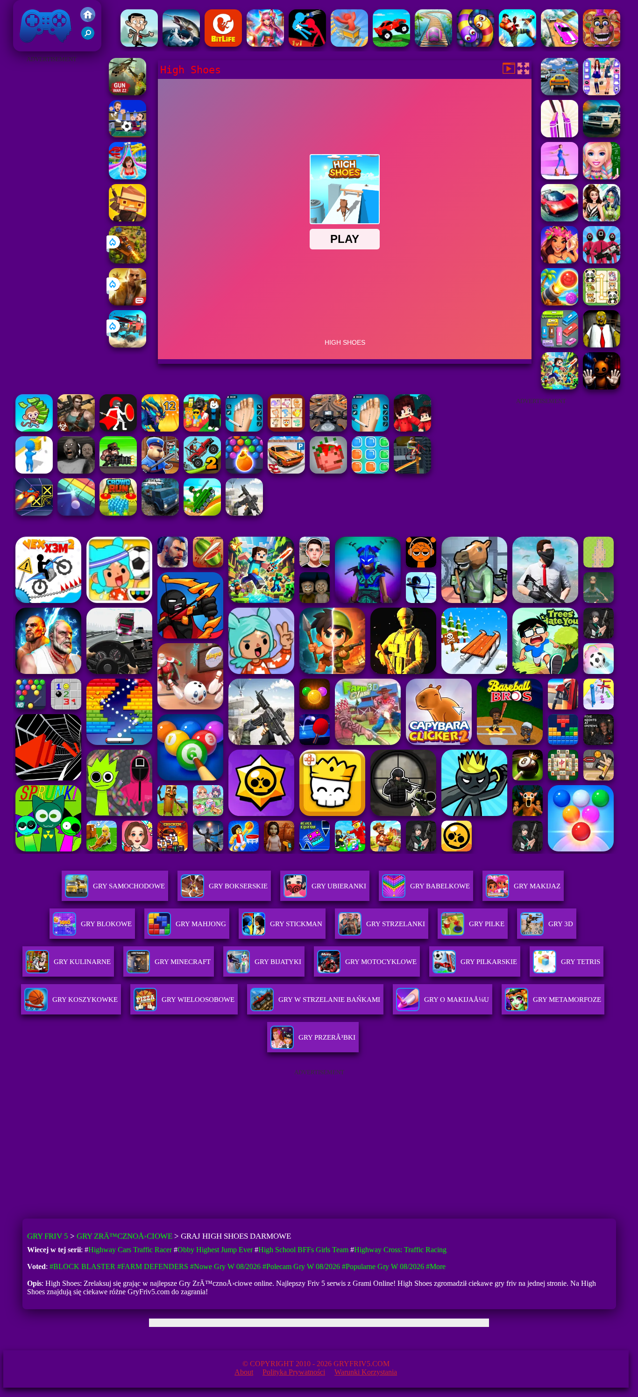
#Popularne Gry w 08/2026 (383, 1266)
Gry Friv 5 (33, 46)
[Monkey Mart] (34, 429)
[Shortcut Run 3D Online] (34, 471)
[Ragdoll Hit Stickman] (118, 429)
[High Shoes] (559, 135)
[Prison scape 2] (370, 429)
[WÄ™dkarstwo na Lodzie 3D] (181, 44)
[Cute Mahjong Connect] (601, 303)
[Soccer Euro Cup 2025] (127, 135)
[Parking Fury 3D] (286, 471)
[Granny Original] (76, 471)
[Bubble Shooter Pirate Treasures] (559, 303)
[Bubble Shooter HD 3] (244, 471)
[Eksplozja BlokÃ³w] (370, 471)
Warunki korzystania (365, 1372)
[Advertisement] (51, 205)
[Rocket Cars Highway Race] (559, 219)
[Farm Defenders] (127, 261)
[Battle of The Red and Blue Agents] (307, 44)
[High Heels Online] (559, 177)
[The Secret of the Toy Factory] (601, 387)
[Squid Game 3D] (601, 261)
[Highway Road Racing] (559, 93)
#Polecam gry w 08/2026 (301, 1266)
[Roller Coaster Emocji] (349, 44)
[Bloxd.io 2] (412, 429)
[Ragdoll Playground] (328, 471)
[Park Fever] (559, 345)
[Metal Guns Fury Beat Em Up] (118, 471)
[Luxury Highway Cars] (601, 135)
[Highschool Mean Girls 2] (601, 219)
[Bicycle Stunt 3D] (412, 471)
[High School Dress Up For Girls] (601, 177)
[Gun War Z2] (127, 93)
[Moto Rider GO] (328, 429)
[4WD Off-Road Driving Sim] (160, 513)
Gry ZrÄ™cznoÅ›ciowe (124, 1236)
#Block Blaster (82, 1266)
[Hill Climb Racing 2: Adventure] (202, 471)
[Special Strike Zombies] (76, 429)
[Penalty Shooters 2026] (244, 429)
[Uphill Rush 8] (127, 177)
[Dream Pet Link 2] (286, 429)
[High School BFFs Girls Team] (601, 93)
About (243, 1372)
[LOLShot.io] (127, 219)
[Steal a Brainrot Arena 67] (202, 429)
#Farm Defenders (152, 1266)
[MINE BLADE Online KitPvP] (559, 387)
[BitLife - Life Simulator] (223, 44)
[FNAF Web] (601, 44)
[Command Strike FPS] (244, 513)
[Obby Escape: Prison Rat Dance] (160, 471)
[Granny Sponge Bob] (601, 345)
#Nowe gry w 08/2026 (225, 1266)
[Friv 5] (87, 19)
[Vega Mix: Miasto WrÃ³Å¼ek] (265, 44)
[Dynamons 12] (160, 429)
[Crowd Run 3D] (118, 513)
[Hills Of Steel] (202, 513)
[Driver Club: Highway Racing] (559, 261)
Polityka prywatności (293, 1372)
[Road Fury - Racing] (127, 345)
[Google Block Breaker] (76, 513)
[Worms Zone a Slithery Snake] (475, 44)
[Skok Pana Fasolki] (139, 44)
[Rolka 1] (433, 44)
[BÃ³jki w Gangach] (517, 44)
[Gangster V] (127, 303)
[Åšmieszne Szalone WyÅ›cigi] (391, 44)
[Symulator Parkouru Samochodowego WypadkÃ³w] (559, 44)
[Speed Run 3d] (34, 513)
